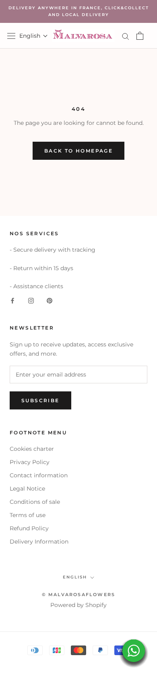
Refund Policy (29, 528)
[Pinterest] (49, 300)
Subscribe (40, 400)
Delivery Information (39, 541)
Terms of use (27, 515)
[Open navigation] (11, 36)
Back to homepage (78, 151)
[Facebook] (12, 300)
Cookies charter (32, 448)
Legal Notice (27, 488)
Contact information (39, 475)
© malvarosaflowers (79, 594)
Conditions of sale (35, 501)
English (75, 577)
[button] (33, 36)
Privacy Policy (30, 462)
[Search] (125, 36)
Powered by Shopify (78, 605)
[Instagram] (31, 300)
